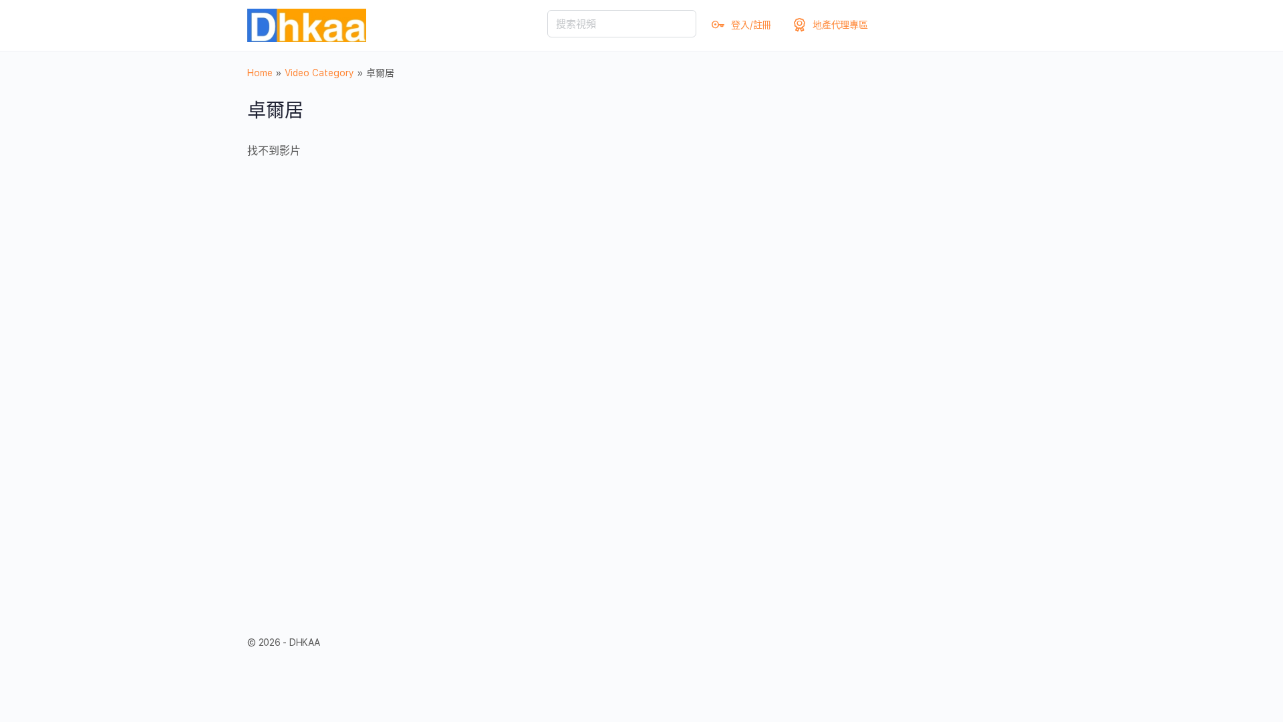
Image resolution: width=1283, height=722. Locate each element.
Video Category (319, 73)
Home (260, 73)
